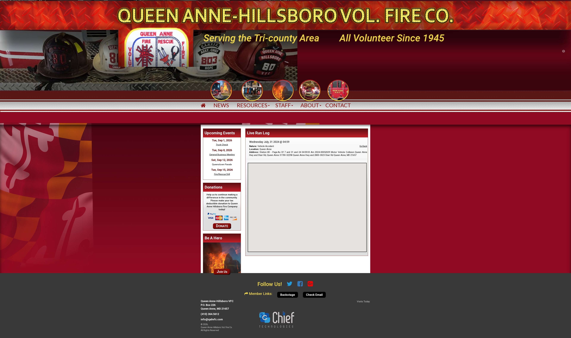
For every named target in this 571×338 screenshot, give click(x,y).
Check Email (314, 295)
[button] (252, 94)
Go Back (363, 146)
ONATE (222, 226)
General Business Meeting (222, 154)
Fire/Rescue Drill (222, 174)
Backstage (287, 295)
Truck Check (222, 144)
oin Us (222, 271)
